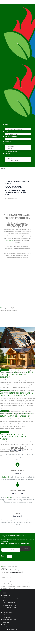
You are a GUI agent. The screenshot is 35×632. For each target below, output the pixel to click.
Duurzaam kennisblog (11, 151)
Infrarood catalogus (14, 139)
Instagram (18, 570)
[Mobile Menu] (2, 164)
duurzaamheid (10, 240)
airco (9, 497)
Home (4, 593)
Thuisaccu (11, 146)
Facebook (3, 570)
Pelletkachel (8, 127)
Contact (10, 158)
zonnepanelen (29, 457)
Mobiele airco (7, 610)
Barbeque (7, 153)
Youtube (12, 570)
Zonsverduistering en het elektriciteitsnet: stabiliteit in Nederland (13, 436)
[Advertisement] (17, 280)
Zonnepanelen (9, 144)
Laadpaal (8, 617)
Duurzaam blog (4, 432)
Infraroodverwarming (11, 136)
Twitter (8, 570)
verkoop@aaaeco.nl (16, 572)
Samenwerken (14, 161)
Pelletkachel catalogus (15, 129)
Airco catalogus (10, 603)
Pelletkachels (5, 477)
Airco (6, 131)
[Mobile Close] (0, 590)
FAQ (6, 156)
